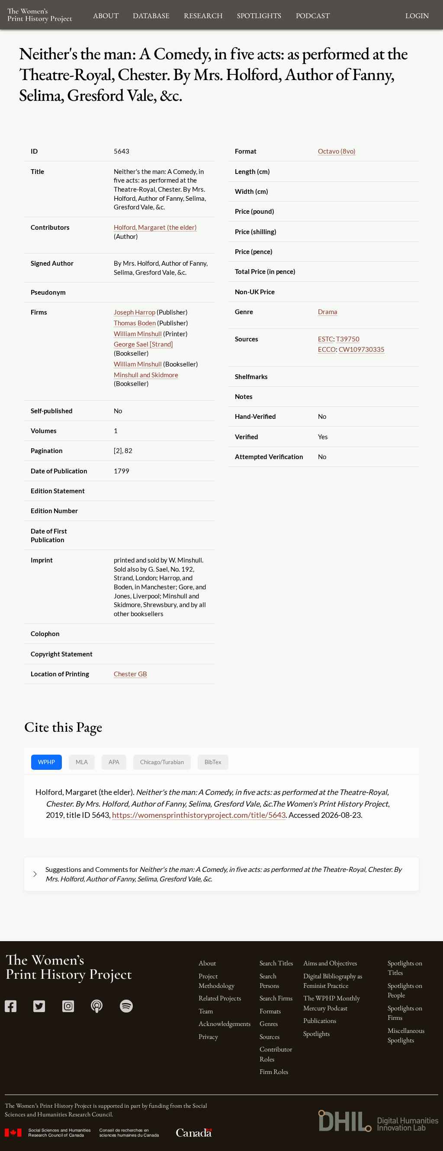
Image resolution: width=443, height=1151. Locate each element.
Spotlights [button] (259, 14)
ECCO (327, 349)
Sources (269, 1036)
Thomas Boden (135, 323)
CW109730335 (362, 349)
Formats (270, 1011)
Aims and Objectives (330, 963)
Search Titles (276, 963)
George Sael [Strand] (143, 344)
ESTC (325, 339)
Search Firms (276, 998)
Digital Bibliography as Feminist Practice (332, 980)
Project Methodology (216, 980)
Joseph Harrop (134, 312)
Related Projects (220, 998)
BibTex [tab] (213, 762)
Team (206, 1011)
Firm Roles (274, 1071)
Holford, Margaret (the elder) (155, 227)
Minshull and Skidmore (146, 375)
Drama (327, 311)
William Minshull (138, 334)
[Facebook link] (10, 1008)
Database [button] (151, 14)
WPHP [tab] (46, 762)
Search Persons (269, 980)
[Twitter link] (39, 1008)
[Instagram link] (68, 1008)
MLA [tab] (82, 762)
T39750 (348, 339)
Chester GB (130, 674)
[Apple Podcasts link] (97, 1008)
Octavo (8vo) (337, 151)
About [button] (106, 14)
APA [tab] (114, 762)
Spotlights (316, 1033)
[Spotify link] (126, 1008)
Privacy (208, 1036)
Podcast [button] (313, 14)
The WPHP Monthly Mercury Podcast (331, 1002)
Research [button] (203, 14)
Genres (269, 1023)
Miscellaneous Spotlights (406, 1035)
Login (417, 14)
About (207, 963)
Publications (319, 1020)
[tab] (162, 762)
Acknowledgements (224, 1023)
